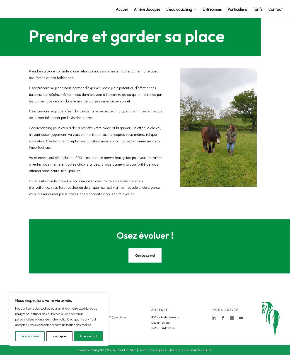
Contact (275, 9)
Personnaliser (30, 336)
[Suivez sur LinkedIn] (214, 318)
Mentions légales (153, 350)
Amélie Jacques (147, 9)
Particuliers (237, 9)
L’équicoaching (179, 9)
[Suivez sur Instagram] (232, 318)
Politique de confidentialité (191, 350)
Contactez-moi (145, 255)
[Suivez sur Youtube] (241, 318)
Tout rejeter (59, 336)
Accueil (122, 9)
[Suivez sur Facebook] (223, 318)
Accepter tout (88, 336)
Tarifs (258, 9)
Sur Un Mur (127, 350)
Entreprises (212, 9)
